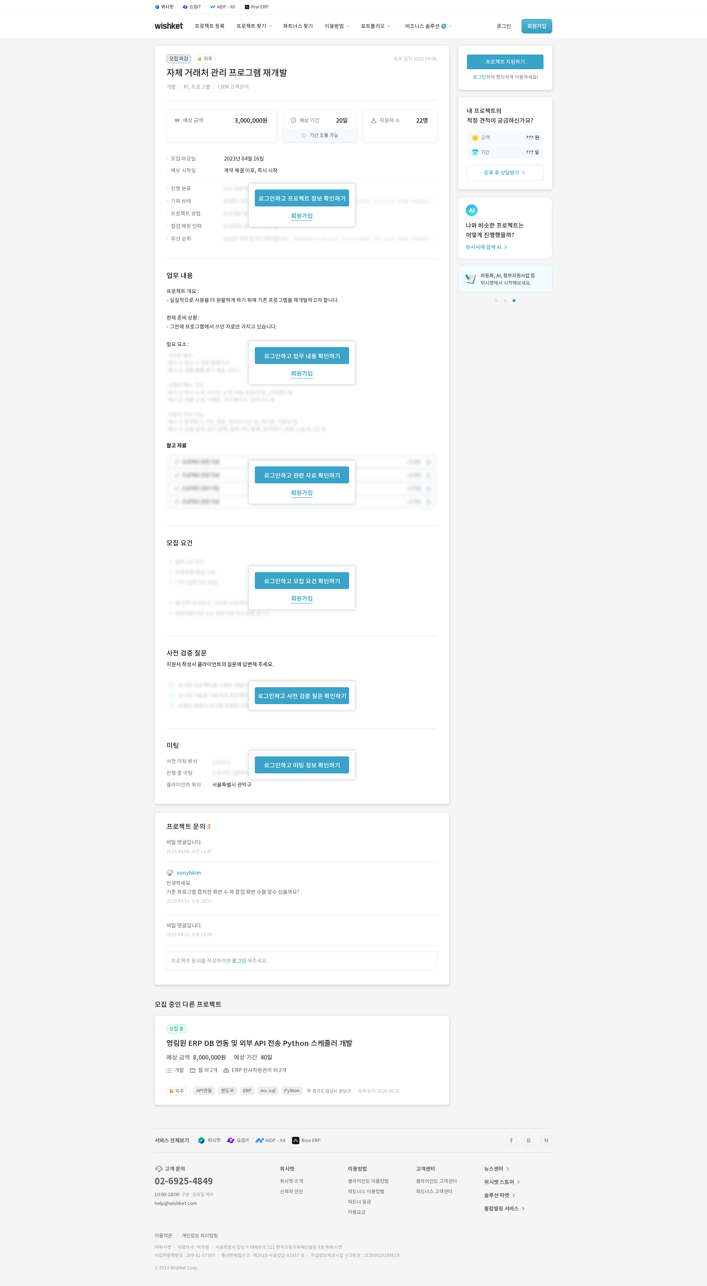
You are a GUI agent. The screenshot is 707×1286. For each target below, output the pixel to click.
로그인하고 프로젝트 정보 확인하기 (302, 198)
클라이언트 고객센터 (436, 1181)
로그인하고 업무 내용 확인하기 (302, 355)
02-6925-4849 (184, 1181)
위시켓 (214, 1140)
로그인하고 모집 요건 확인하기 (302, 581)
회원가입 (302, 215)
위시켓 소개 (291, 1181)
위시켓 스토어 (499, 1182)
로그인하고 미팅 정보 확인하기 (302, 765)
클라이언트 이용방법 (368, 1181)
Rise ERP (311, 1140)
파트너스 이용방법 (366, 1191)
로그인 (239, 961)
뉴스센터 (493, 1169)
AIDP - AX (275, 1140)
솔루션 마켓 (496, 1195)
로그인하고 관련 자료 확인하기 (302, 475)
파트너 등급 (359, 1202)
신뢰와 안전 (291, 1191)
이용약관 (163, 1236)
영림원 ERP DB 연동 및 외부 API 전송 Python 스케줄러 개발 (259, 1043)
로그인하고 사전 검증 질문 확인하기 (302, 696)
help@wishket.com (176, 1203)
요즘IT (243, 1140)
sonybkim (189, 872)
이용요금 (357, 1212)
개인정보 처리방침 (200, 1236)
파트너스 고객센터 (434, 1191)
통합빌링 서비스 (501, 1208)
